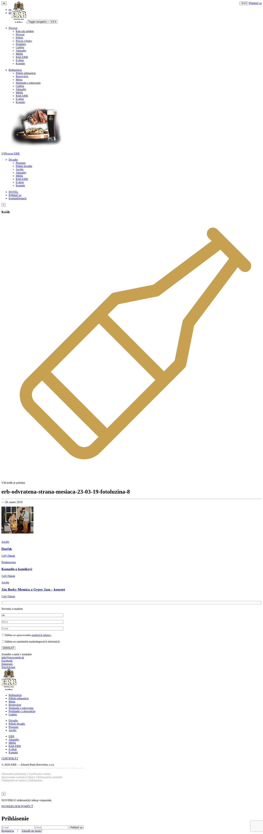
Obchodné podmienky (14, 773)
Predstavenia (8, 562)
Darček (6, 549)
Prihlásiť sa (255, 3)
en (10, 9)
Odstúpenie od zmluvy (14, 780)
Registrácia (7, 830)
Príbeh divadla (24, 166)
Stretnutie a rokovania (28, 82)
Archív (20, 169)
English (13, 198)
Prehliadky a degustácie (22, 711)
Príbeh (19, 37)
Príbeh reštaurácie (26, 73)
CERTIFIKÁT (9, 758)
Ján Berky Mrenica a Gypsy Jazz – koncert (33, 589)
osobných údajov (41, 635)
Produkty (21, 44)
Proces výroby (24, 40)
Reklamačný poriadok (49, 777)
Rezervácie (22, 76)
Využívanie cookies (40, 773)
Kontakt (20, 63)
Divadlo (13, 159)
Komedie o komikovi (16, 569)
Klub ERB (22, 57)
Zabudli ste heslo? (32, 830)
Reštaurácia (15, 69)
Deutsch (21, 198)
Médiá (19, 53)
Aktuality (21, 50)
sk (4, 3)
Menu (19, 79)
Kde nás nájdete (25, 31)
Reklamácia (35, 780)
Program (20, 162)
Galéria (20, 47)
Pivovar (13, 28)
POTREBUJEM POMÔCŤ (17, 806)
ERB (11, 736)
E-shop (20, 60)
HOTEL (13, 191)
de (10, 12)
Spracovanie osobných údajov (18, 777)
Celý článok (8, 555)
